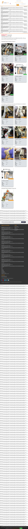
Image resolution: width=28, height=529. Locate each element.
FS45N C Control (5, 139)
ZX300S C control (18, 139)
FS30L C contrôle (18, 119)
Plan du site (16, 230)
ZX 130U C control (5, 56)
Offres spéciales (16, 226)
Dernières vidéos (17, 229)
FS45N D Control (5, 160)
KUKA (2, 267)
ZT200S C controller (18, 76)
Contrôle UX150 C (18, 56)
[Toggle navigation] (2, 6)
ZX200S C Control (5, 96)
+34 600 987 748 (25, 32)
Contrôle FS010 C (5, 119)
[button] (11, 3)
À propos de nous (17, 227)
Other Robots (3, 272)
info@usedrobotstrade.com (10, 278)
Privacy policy (16, 228)
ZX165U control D (18, 160)
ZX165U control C (5, 76)
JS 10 (3, 202)
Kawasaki (2, 270)
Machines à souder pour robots (5, 273)
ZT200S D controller (5, 180)
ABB (1, 268)
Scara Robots (3, 271)
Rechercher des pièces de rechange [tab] (19, 2)
